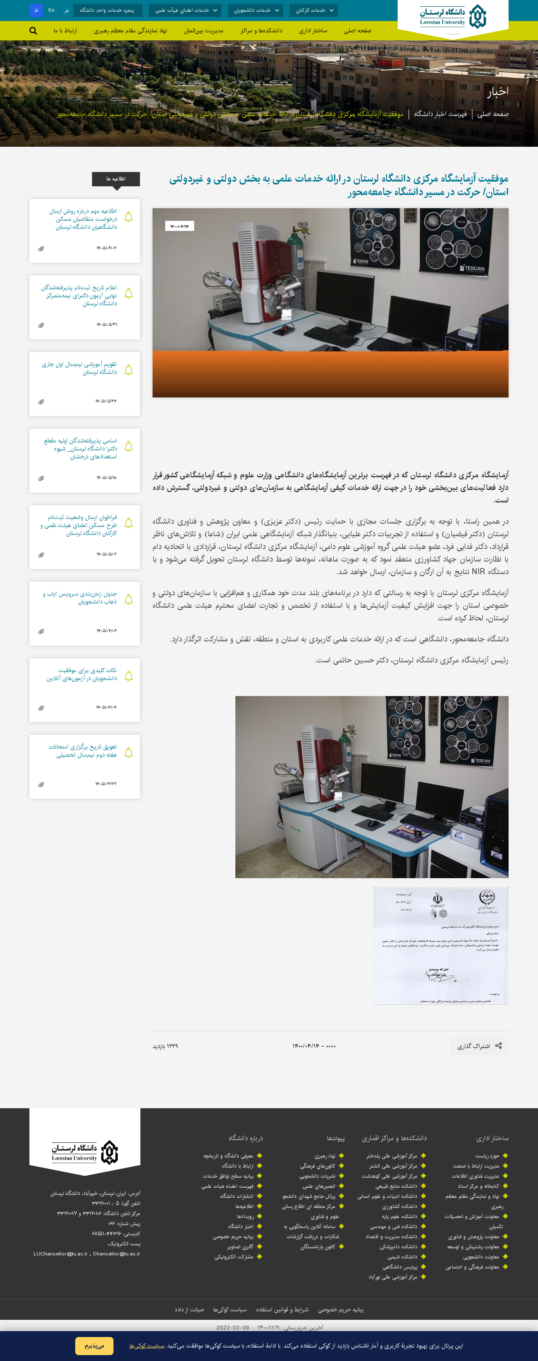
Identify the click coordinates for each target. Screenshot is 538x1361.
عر (67, 10)
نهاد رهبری (324, 1156)
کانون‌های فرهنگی (317, 1166)
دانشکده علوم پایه (399, 1217)
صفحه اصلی (358, 31)
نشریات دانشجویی (317, 1176)
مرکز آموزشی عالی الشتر (393, 1166)
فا (36, 10)
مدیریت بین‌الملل (204, 31)
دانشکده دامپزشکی (398, 1247)
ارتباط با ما (65, 31)
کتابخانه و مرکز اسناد (478, 1186)
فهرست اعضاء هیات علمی (227, 1186)
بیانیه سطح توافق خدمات (228, 1176)
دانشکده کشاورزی (399, 1206)
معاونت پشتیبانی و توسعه (473, 1247)
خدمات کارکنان (310, 10)
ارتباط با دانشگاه (237, 1166)
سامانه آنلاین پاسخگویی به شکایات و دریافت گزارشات (311, 1232)
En (51, 10)
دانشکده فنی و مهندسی (393, 1227)
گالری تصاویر (240, 1247)
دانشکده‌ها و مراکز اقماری (394, 1138)
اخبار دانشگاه (240, 1227)
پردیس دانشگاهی (399, 1267)
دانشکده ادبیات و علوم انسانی (387, 1196)
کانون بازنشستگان (318, 1247)
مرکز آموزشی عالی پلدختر (392, 1156)
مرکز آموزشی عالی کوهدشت (389, 1176)
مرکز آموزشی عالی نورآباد (393, 1277)
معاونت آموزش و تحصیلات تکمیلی (474, 1222)
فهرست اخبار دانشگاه (440, 114)
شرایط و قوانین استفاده (282, 1309)
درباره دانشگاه (246, 1138)
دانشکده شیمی (402, 1257)
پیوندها (336, 1138)
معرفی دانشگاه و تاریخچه (228, 1156)
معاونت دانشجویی (481, 1257)
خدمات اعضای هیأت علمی (182, 10)
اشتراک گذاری (474, 1046)
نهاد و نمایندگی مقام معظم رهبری (474, 1201)
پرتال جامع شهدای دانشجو (308, 1196)
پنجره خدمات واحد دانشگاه (107, 10)
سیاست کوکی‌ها (230, 1309)
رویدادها (245, 1217)
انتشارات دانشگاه (236, 1196)
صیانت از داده (189, 1309)
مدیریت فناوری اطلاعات (475, 1176)
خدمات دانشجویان (252, 10)
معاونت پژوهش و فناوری (473, 1237)
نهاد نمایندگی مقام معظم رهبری (130, 31)
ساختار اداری (492, 1138)
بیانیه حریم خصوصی (233, 1237)
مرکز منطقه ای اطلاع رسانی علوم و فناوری (310, 1211)
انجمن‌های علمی (319, 1186)
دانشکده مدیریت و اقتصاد (391, 1237)
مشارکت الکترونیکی (233, 1257)
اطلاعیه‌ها (244, 1206)
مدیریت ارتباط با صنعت (476, 1166)
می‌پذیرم (94, 1346)
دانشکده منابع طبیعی (396, 1186)
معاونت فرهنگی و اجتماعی (472, 1267)
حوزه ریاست (487, 1156)
